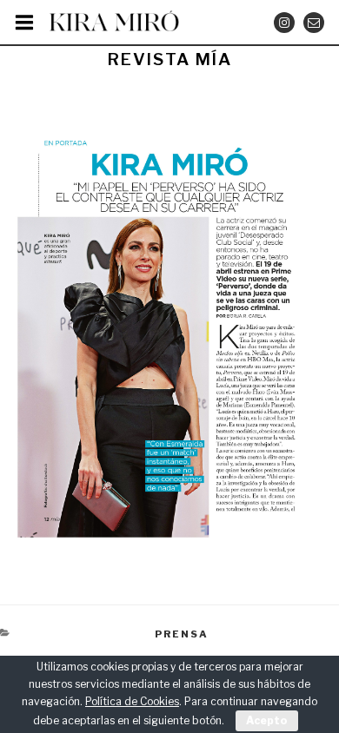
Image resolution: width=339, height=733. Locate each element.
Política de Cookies (132, 701)
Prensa (182, 634)
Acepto (267, 720)
